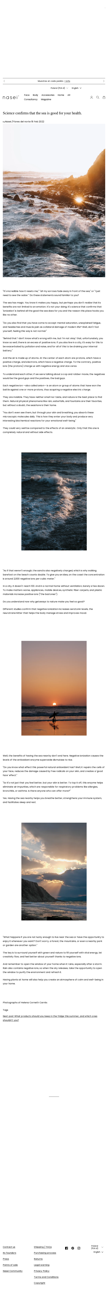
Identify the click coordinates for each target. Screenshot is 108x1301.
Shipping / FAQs (43, 1247)
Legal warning (41, 1265)
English (75, 88)
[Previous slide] (4, 81)
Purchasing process (45, 1253)
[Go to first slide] (104, 81)
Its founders (9, 1253)
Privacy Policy (41, 1271)
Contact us (9, 1247)
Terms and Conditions (46, 1277)
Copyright (39, 1283)
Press (6, 1259)
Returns (38, 1259)
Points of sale (10, 1265)
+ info (80, 81)
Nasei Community (12, 1271)
